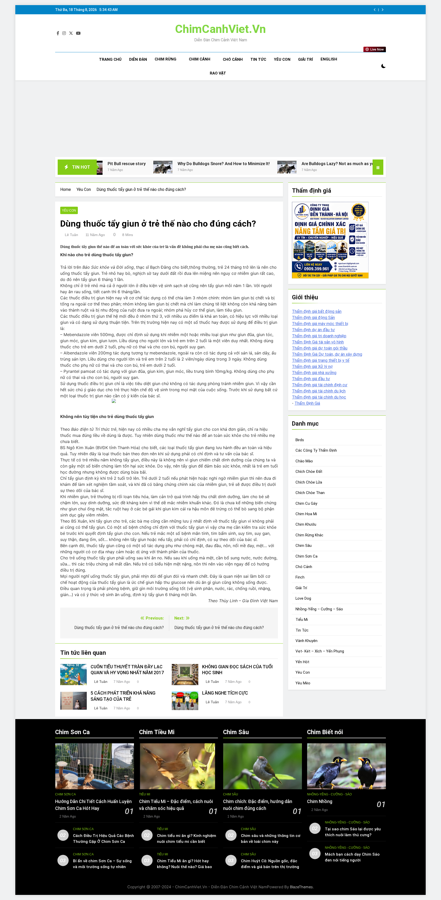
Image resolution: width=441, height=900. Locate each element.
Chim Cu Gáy (306, 503)
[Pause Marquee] (378, 167)
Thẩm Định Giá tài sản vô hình (318, 342)
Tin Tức (258, 59)
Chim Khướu (306, 524)
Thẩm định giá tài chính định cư (319, 385)
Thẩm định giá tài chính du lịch (319, 391)
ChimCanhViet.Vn (220, 29)
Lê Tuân (71, 235)
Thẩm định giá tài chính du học (319, 397)
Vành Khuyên (306, 640)
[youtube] (78, 33)
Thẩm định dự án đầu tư (313, 329)
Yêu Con (282, 59)
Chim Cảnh (199, 59)
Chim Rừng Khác (309, 535)
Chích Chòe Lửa (309, 482)
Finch (300, 577)
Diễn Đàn (138, 59)
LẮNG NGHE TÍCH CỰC (225, 693)
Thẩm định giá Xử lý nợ (312, 366)
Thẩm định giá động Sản (313, 317)
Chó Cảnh (233, 59)
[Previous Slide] (374, 10)
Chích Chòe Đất (309, 471)
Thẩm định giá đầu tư (311, 378)
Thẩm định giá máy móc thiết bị (320, 323)
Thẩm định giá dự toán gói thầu (319, 348)
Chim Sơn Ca (306, 556)
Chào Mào (304, 461)
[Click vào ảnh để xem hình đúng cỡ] (169, 401)
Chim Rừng (165, 59)
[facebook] (58, 33)
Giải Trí (305, 59)
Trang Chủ (110, 59)
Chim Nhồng (319, 801)
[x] (71, 33)
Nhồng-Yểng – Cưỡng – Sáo (319, 609)
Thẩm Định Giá (307, 403)
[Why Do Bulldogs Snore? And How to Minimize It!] (118, 167)
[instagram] (64, 33)
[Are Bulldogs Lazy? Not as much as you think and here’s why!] (242, 167)
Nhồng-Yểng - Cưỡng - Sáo (329, 794)
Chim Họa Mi (306, 514)
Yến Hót (302, 662)
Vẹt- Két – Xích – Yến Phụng (320, 651)
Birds (300, 440)
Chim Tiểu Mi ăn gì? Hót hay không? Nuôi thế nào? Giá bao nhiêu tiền (184, 867)
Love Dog (303, 598)
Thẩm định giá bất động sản (316, 311)
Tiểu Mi (302, 619)
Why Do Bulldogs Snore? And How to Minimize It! (179, 163)
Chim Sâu (304, 545)
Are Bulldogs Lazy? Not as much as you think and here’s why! (314, 163)
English (329, 59)
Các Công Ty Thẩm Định (316, 450)
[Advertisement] (220, 118)
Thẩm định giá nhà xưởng (314, 372)
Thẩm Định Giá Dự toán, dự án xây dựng (327, 354)
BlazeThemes (301, 887)
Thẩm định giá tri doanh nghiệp (319, 336)
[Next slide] (382, 10)
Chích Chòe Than (310, 492)
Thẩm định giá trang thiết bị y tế (320, 360)
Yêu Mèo (303, 683)
